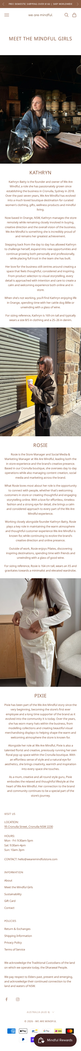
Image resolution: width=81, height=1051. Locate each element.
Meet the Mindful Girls (18, 887)
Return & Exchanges (17, 929)
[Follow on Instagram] (18, 999)
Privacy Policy (13, 942)
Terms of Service (14, 949)
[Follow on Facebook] (6, 999)
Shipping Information (18, 936)
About (8, 880)
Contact (9, 908)
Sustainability (13, 894)
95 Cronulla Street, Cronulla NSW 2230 (28, 827)
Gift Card (10, 901)
